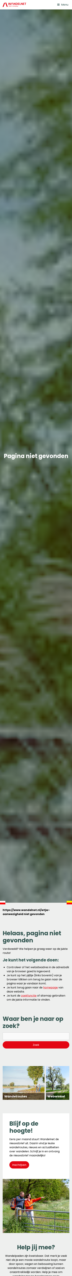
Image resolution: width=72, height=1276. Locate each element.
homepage (50, 987)
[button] (62, 4)
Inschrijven (19, 1165)
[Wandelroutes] (24, 1083)
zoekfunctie (29, 996)
